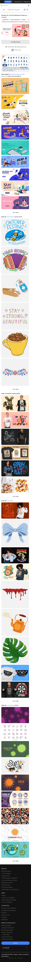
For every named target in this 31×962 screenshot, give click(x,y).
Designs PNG (5, 876)
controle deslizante (15, 19)
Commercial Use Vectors (9, 880)
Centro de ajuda (6, 902)
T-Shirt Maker (5, 935)
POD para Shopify (7, 887)
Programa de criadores (8, 908)
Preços (3, 895)
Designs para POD (7, 883)
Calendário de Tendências (10, 889)
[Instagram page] (10, 958)
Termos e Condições (8, 898)
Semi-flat (10, 501)
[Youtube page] (18, 958)
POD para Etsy (5, 885)
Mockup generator (7, 930)
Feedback (4, 920)
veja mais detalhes (8, 70)
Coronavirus (10, 217)
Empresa (4, 913)
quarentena (5, 19)
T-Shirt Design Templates (9, 878)
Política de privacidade (8, 900)
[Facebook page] (13, 958)
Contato (4, 917)
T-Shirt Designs (6, 873)
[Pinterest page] (15, 958)
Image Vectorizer (6, 932)
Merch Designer (6, 925)
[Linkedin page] (21, 958)
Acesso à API (5, 915)
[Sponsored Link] (15, 61)
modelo (23, 19)
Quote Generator (6, 937)
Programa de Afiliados (8, 910)
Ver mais (15, 212)
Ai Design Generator (7, 928)
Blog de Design (6, 871)
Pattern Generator (7, 939)
